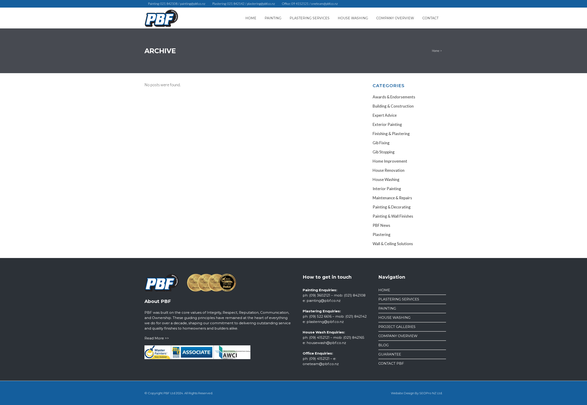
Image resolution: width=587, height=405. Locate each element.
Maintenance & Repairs (392, 197)
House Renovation (388, 170)
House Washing (386, 179)
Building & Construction (393, 106)
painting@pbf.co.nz (192, 4)
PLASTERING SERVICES (398, 299)
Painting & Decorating (392, 207)
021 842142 (235, 4)
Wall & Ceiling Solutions (393, 243)
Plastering (381, 234)
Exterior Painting (387, 124)
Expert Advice (385, 115)
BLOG (383, 345)
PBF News (381, 225)
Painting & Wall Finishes (393, 216)
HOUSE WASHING (394, 317)
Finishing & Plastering (391, 133)
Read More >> (156, 338)
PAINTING (387, 308)
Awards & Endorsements (394, 96)
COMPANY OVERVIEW (398, 336)
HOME (384, 290)
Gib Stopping (384, 152)
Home (435, 51)
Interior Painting (387, 188)
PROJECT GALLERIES (396, 327)
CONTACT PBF (391, 363)
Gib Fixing (381, 142)
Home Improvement (390, 161)
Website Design (402, 393)
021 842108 (168, 4)
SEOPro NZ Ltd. (431, 393)
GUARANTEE (389, 354)
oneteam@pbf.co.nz (324, 4)
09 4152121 (300, 4)
